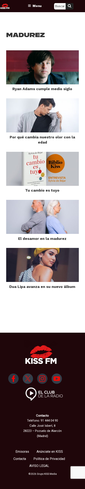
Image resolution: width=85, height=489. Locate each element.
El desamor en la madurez (42, 238)
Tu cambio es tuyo (42, 190)
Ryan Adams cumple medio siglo (42, 89)
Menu (37, 6)
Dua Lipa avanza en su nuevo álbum (42, 286)
